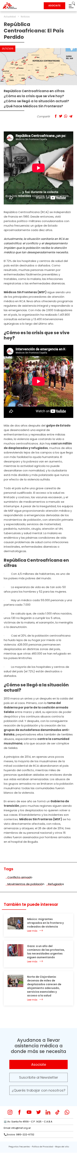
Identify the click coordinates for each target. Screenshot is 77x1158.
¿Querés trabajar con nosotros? (38, 1090)
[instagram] (10, 1112)
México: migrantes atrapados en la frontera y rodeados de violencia (45, 922)
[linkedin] (48, 1112)
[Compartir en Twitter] (60, 116)
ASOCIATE (54, 5)
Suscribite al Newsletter (38, 1077)
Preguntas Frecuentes (19, 1146)
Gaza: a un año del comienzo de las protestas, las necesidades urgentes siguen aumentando (46, 951)
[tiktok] (57, 1112)
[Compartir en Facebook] (55, 116)
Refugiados (56, 884)
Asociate (38, 1064)
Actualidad (10, 16)
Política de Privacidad (42, 1146)
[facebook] (19, 1112)
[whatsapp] (67, 1112)
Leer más (32, 930)
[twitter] (38, 1112)
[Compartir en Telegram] (70, 116)
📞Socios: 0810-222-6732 (19, 1134)
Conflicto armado (19, 877)
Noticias (25, 16)
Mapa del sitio (62, 1146)
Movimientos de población (25, 884)
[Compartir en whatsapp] (65, 116)
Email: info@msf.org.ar (17, 1128)
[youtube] (29, 1112)
